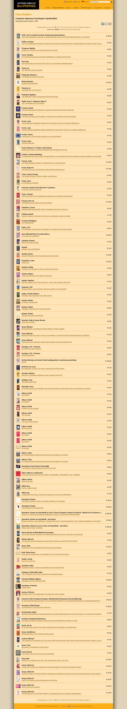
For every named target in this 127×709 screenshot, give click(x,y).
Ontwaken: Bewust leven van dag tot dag (36, 309)
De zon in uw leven (28, 561)
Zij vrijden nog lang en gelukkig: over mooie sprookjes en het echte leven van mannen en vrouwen (56, 388)
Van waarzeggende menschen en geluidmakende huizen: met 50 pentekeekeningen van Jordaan (56, 37)
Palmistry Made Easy (29, 382)
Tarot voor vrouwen (28, 322)
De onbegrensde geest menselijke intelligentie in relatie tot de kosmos (46, 57)
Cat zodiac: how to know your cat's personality (38, 654)
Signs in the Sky (27, 481)
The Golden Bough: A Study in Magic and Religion (39, 176)
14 (77, 27)
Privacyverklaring (86, 706)
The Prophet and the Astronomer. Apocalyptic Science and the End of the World (49, 541)
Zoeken (76, 8)
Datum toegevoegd (74, 29)
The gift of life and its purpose (32, 70)
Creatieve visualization (30, 302)
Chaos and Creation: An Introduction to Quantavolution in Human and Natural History (51, 667)
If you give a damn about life (31, 189)
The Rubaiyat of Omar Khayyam (33, 77)
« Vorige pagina (41, 27)
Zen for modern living (29, 488)
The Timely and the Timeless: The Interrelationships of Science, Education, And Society (52, 534)
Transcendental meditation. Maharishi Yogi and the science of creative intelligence (50, 123)
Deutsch (86, 2)
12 (71, 27)
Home (48, 8)
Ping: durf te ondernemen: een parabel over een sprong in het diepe (45, 554)
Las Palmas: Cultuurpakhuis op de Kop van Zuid (39, 468)
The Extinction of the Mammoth (32, 508)
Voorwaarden (76, 706)
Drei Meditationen (28, 223)
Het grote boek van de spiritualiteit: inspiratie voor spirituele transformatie (47, 196)
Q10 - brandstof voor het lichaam (33, 103)
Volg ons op (65, 706)
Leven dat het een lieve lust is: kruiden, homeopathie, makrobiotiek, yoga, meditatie (51, 475)
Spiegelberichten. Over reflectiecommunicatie (38, 634)
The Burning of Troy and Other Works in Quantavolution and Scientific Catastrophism (51, 693)
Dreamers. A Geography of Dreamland (35, 647)
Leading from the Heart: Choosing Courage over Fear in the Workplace (46, 494)
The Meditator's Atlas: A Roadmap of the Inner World (40, 97)
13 (74, 27)
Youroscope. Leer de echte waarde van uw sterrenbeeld (41, 136)
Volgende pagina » (85, 27)
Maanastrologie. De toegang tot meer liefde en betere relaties (43, 329)
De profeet (25, 435)
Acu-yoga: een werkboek (30, 236)
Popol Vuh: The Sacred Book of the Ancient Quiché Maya (42, 548)
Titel (61, 29)
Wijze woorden (27, 428)
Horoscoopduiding (28, 355)
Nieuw (68, 8)
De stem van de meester (30, 408)
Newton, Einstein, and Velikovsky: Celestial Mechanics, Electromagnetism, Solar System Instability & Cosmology (61, 521)
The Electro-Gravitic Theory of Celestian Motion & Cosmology (43, 501)
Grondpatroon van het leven (31, 90)
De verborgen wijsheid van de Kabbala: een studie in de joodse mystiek (47, 229)
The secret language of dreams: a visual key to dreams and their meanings (48, 110)
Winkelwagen (86, 8)
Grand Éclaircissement (30, 83)
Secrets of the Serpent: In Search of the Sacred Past (40, 269)
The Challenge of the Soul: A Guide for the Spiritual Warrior (42, 574)
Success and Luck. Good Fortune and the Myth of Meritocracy (43, 169)
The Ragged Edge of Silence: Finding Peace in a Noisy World (43, 163)
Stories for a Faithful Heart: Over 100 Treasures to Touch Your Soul (45, 660)
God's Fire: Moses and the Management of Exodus (39, 680)
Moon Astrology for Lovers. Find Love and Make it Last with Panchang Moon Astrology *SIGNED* (56, 335)
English (78, 2)
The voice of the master (30, 422)
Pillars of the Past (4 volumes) (32, 528)
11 (68, 27)
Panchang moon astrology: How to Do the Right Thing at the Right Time (47, 342)
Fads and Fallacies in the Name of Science (37, 276)
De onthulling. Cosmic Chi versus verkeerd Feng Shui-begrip (43, 368)
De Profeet (25, 395)
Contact (107, 8)
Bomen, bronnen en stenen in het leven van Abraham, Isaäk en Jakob (46, 216)
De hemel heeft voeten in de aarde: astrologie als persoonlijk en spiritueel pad (49, 627)
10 (66, 27)
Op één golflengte (28, 143)
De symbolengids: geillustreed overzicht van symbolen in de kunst (45, 455)
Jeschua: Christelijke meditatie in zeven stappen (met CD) (42, 375)
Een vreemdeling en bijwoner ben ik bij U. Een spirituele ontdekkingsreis (47, 63)
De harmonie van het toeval (31, 349)
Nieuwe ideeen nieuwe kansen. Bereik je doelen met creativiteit (44, 289)
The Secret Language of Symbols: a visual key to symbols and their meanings (49, 116)
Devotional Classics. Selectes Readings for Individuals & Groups (44, 150)
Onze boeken (58, 8)
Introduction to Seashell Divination (34, 581)
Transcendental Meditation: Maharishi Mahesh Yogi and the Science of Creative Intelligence (54, 130)
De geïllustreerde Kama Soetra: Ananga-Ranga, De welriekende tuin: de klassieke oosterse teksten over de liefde (61, 156)
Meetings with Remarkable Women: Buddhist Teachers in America (45, 209)
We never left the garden (30, 242)
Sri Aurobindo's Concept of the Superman (36, 607)
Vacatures (98, 8)
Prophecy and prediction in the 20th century (37, 295)
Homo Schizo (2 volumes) (31, 687)
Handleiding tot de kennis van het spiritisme (37, 203)
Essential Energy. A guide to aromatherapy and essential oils (43, 567)
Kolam (24, 362)
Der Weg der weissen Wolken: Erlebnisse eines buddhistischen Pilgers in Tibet (49, 620)
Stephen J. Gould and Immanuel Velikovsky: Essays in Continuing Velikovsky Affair (51, 514)
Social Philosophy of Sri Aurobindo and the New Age (40, 256)
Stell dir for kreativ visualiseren (32, 315)
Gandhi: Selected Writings (31, 249)
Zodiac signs (26, 587)
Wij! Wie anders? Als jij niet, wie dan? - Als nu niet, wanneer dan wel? (46, 282)
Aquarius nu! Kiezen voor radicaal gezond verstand (40, 50)
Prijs (65, 29)
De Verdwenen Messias (30, 183)
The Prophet (26, 415)
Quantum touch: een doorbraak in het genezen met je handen (43, 594)
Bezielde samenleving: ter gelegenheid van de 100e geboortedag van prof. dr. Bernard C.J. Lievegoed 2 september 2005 (64, 614)
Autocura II (25, 262)
